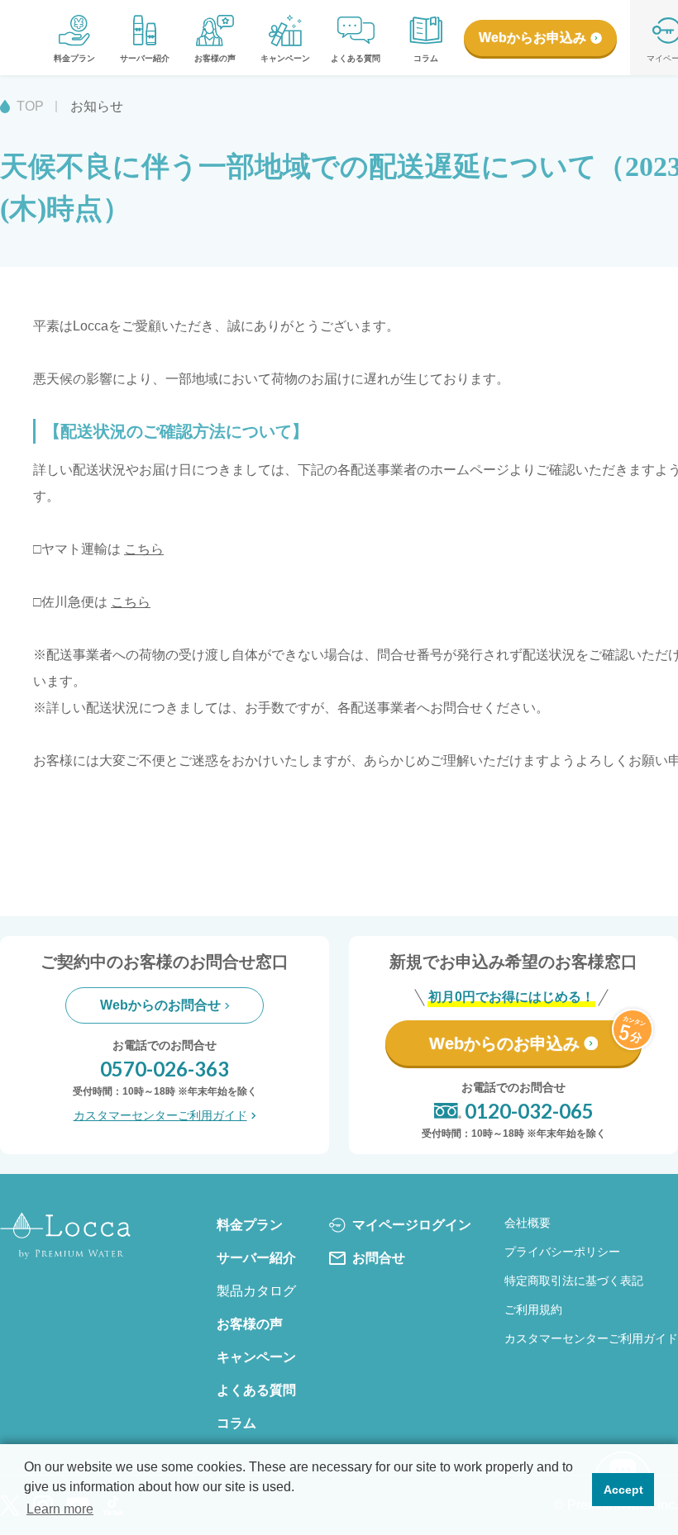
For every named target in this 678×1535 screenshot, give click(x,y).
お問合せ (378, 1258)
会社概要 (527, 1222)
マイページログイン (411, 1225)
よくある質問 (355, 58)
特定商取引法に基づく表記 (573, 1280)
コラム (425, 58)
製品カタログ (256, 1291)
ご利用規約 (533, 1309)
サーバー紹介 (145, 58)
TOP (30, 106)
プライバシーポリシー (562, 1251)
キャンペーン (285, 58)
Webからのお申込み (504, 1043)
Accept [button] (623, 1489)
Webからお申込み (532, 38)
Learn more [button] (59, 1509)
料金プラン (74, 58)
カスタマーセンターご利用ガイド (160, 1115)
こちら (144, 549)
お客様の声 (215, 58)
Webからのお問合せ (160, 1005)
